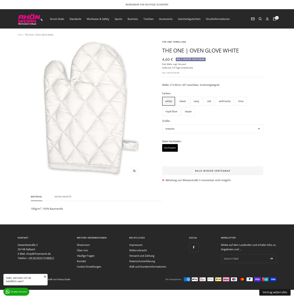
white (168, 101)
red (209, 101)
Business (133, 19)
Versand (182, 64)
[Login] (267, 18)
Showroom (83, 245)
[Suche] (260, 18)
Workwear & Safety (98, 19)
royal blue (171, 111)
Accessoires (166, 19)
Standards (75, 19)
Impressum (136, 245)
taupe (188, 111)
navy (196, 101)
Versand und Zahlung (141, 255)
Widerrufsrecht (138, 250)
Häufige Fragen (86, 255)
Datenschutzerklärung (142, 261)
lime (240, 101)
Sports (118, 19)
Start (20, 34)
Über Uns (82, 250)
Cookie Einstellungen (89, 266)
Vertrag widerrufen (275, 292)
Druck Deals (57, 19)
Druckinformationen (218, 19)
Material (36, 197)
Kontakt (81, 261)
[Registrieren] (271, 258)
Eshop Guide (64, 279)
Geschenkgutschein (189, 19)
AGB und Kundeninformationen (147, 266)
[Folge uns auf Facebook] (193, 247)
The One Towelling (174, 41)
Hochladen (170, 147)
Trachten (148, 19)
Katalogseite (63, 197)
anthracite (225, 101)
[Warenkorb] (274, 18)
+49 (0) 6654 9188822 (41, 258)
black (183, 101)
